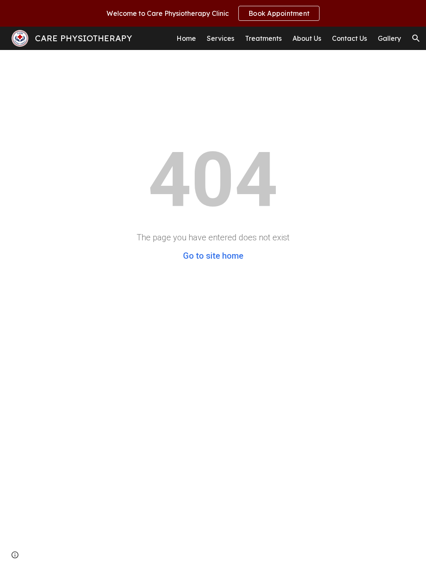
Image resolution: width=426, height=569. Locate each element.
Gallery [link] (389, 38)
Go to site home (213, 256)
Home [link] (186, 38)
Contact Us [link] (349, 38)
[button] (416, 38)
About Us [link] (306, 38)
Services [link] (220, 38)
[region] (213, 13)
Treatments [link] (263, 38)
